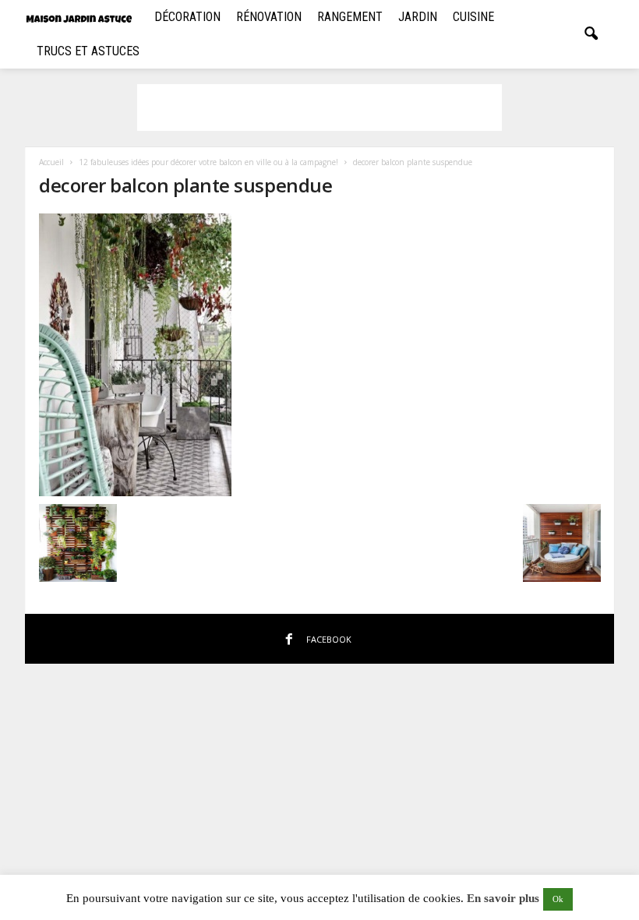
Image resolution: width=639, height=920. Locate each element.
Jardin (417, 16)
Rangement (350, 16)
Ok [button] (558, 899)
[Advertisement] (319, 107)
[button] (591, 34)
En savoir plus (503, 898)
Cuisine (473, 16)
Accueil (51, 162)
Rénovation (269, 16)
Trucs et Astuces (88, 51)
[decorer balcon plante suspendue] (320, 354)
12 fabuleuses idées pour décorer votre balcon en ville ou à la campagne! (208, 162)
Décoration (187, 16)
